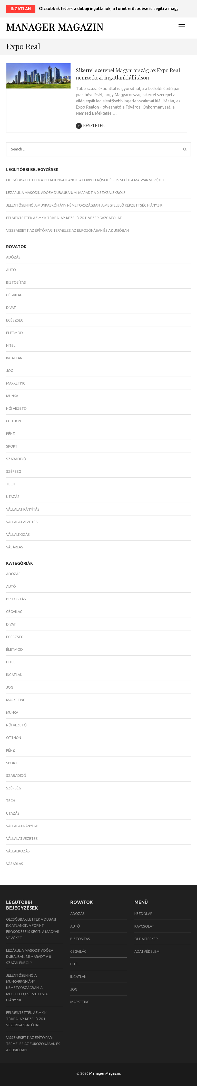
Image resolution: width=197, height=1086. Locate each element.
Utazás (12, 497)
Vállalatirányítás (23, 509)
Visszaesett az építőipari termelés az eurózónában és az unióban (67, 230)
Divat (11, 308)
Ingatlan (21, 8)
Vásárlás (14, 547)
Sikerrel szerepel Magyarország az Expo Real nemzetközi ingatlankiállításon (128, 74)
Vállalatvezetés (22, 522)
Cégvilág (14, 295)
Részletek (94, 125)
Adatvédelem (147, 951)
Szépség (13, 471)
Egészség (14, 320)
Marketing (15, 383)
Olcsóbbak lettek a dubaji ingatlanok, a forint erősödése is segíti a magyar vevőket (85, 180)
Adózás (13, 257)
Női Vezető (16, 408)
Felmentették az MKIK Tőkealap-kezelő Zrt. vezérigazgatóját (64, 218)
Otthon (13, 421)
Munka (12, 396)
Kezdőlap (143, 914)
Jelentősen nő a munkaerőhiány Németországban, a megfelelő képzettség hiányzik (84, 205)
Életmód (14, 333)
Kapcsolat (144, 926)
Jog (9, 371)
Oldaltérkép (146, 939)
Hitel (10, 345)
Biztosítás (16, 282)
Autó (11, 270)
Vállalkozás (18, 534)
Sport (11, 446)
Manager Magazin (55, 26)
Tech (10, 484)
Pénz (10, 434)
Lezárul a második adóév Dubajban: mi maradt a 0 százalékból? (65, 193)
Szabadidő (16, 459)
